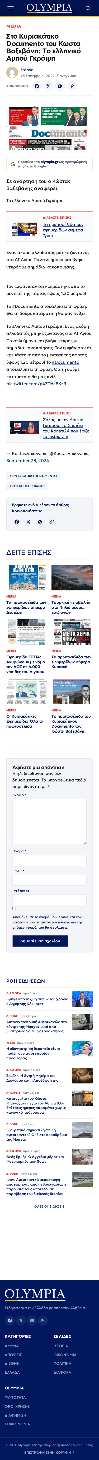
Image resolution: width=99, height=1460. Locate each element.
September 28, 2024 (27, 460)
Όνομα (19, 851)
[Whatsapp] (60, 86)
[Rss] (43, 1321)
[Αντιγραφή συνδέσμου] (72, 86)
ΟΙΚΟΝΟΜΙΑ (65, 1354)
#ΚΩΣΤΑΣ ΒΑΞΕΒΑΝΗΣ (27, 486)
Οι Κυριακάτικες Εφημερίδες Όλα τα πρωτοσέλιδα (24, 721)
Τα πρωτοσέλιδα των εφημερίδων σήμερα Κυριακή (71, 661)
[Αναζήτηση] (88, 8)
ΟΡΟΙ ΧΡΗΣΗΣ (17, 1406)
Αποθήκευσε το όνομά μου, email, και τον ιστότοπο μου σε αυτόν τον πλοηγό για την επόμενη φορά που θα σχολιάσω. (47, 922)
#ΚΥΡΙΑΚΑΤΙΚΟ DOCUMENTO (33, 476)
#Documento (65, 362)
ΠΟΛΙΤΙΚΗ (62, 1363)
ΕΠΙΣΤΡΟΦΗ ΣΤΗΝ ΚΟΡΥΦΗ (49, 1452)
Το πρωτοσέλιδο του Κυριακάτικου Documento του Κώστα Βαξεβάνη (71, 724)
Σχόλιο (19, 795)
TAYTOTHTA (15, 1397)
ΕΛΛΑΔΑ (12, 1372)
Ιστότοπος (21, 890)
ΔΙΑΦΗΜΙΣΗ (15, 1415)
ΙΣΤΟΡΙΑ (61, 1345)
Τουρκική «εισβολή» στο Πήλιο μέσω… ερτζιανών (70, 607)
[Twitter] (48, 86)
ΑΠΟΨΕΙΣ (13, 1354)
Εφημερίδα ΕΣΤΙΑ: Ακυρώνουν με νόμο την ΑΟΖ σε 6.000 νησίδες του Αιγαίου (25, 664)
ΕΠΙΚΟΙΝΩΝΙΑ (17, 1424)
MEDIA (14, 26)
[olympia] (49, 8)
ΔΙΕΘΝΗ (12, 1363)
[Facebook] (37, 86)
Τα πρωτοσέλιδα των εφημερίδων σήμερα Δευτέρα (26, 607)
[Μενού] (10, 8)
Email (18, 871)
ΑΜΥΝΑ (12, 1345)
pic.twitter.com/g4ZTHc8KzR (36, 384)
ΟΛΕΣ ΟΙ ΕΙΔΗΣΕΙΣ (49, 1206)
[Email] (32, 1321)
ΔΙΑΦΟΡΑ (62, 1372)
